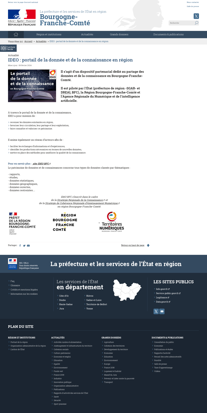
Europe (107, 364)
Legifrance (162, 297)
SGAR (131, 88)
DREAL (66, 92)
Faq (12, 281)
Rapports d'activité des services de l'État (71, 393)
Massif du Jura (110, 375)
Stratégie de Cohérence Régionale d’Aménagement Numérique (81, 203)
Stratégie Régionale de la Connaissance (80, 200)
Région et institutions (21, 337)
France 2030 (59, 375)
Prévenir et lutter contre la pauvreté (119, 378)
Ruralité (157, 360)
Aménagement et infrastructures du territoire (73, 346)
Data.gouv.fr (162, 301)
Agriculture (109, 342)
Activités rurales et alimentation (68, 342)
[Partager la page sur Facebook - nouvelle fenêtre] (20, 245)
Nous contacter (193, 2)
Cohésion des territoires (114, 346)
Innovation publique (62, 382)
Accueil (28, 41)
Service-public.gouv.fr (167, 293)
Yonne (89, 308)
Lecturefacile (11, 48)
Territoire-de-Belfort (96, 304)
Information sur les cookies (24, 293)
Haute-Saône (66, 304)
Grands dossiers (119, 34)
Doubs (62, 300)
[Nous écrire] (162, 311)
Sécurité (57, 400)
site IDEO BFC (40, 163)
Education (58, 360)
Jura (61, 308)
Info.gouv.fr (162, 289)
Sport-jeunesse (60, 404)
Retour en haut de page (132, 245)
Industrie (58, 378)
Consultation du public (164, 342)
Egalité (57, 364)
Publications (59, 389)
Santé (56, 396)
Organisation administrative (66, 386)
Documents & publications (169, 34)
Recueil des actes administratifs (167, 356)
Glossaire (15, 285)
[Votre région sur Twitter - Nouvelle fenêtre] (196, 16)
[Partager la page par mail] (28, 245)
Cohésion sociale (61, 349)
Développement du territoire (116, 349)
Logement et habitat (112, 371)
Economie (108, 353)
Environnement (60, 367)
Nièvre (89, 295)
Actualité (13, 55)
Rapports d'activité (162, 353)
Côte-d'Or (64, 295)
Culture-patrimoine (62, 353)
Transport (108, 382)
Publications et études (163, 349)
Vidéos (157, 371)
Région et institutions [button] (49, 34)
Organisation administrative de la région (28, 346)
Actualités (87, 34)
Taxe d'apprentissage (163, 367)
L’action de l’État (18, 349)
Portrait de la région (19, 342)
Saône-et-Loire (94, 300)
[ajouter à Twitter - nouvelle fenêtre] (24, 245)
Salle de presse (193, 6)
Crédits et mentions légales (24, 289)
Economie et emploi (62, 356)
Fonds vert (58, 371)
